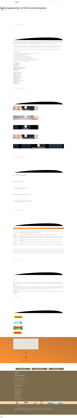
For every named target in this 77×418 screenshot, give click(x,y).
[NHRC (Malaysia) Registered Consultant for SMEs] (35, 402)
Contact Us (57, 368)
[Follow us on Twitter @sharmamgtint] (20, 412)
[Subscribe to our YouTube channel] (21, 412)
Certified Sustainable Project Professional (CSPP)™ (21, 382)
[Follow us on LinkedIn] (23, 412)
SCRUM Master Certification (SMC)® (19, 380)
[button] (26, 343)
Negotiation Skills (16, 387)
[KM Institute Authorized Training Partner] (26, 402)
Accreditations (15, 405)
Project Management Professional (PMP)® (19, 379)
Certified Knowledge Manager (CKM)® (19, 378)
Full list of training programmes (18, 391)
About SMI (23, 368)
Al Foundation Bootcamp (17, 381)
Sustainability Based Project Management (19, 398)
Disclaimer (19, 405)
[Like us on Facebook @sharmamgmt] (18, 412)
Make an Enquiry (16, 373)
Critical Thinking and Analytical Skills (19, 390)
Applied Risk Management (17, 389)
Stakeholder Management (17, 388)
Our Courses (40, 368)
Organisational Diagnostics (17, 397)
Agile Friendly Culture (17, 394)
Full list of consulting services (18, 399)
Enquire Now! (17, 252)
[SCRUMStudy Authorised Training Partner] (50, 402)
